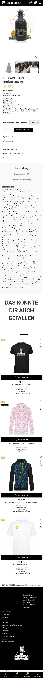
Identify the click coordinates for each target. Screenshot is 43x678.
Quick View (40, 347)
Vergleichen (10, 141)
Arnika (23, 208)
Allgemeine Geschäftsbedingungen (12, 625)
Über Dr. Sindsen (6, 612)
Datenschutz (5, 630)
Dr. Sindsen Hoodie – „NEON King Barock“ (21, 502)
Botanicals (17, 204)
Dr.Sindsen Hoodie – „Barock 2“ (21, 444)
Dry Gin (23, 202)
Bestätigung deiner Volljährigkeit (15, 123)
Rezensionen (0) (21, 174)
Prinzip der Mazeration (16, 214)
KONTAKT (5, 617)
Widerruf (4, 633)
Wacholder (20, 206)
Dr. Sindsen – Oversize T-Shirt (21, 564)
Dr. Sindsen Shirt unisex (21, 384)
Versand (8, 93)
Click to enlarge (36, 57)
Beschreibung (21, 168)
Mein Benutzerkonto (8, 642)
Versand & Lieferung (21, 179)
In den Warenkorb (23, 130)
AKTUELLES (5, 614)
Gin (22, 153)
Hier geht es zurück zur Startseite (13, 288)
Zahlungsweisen (7, 628)
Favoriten (31, 2)
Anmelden (5, 622)
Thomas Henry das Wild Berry (25, 232)
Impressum (5, 639)
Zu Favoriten (10, 137)
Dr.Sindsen (16, 153)
